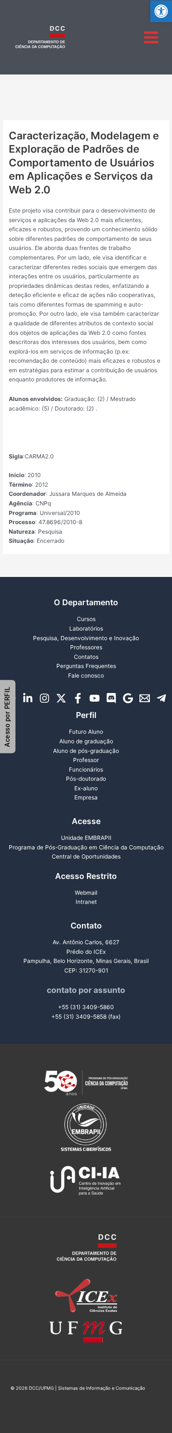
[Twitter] (61, 698)
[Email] (145, 698)
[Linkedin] (28, 698)
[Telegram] (161, 698)
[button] (161, 11)
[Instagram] (44, 698)
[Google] (128, 698)
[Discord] (111, 698)
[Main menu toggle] (151, 37)
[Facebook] (78, 698)
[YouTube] (94, 698)
